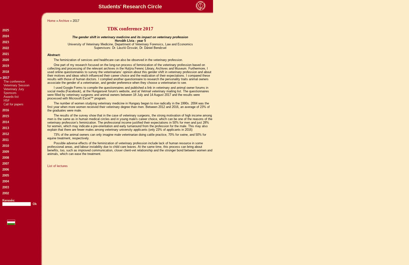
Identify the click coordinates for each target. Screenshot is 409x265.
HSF (7, 100)
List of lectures (57, 166)
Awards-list (11, 96)
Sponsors (10, 93)
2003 (5, 187)
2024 (5, 36)
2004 (5, 181)
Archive (64, 21)
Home (51, 21)
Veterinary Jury (14, 89)
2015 (5, 116)
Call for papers (13, 104)
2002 (5, 193)
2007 (5, 163)
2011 (5, 140)
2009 (5, 151)
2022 (5, 48)
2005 (5, 175)
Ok (35, 204)
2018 (5, 72)
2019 (5, 66)
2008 (5, 157)
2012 (5, 134)
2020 (5, 60)
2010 (5, 146)
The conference (14, 81)
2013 (5, 128)
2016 (5, 110)
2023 (5, 42)
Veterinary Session (16, 85)
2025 (5, 30)
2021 (5, 54)
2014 (5, 122)
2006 (5, 169)
